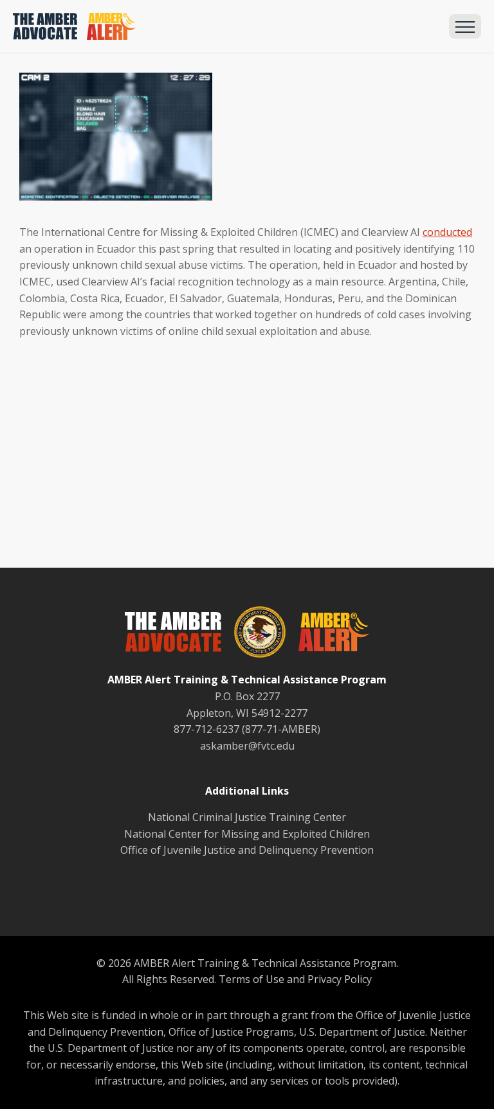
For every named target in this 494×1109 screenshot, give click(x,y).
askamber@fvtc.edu (247, 746)
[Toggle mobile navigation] (465, 26)
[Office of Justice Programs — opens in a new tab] (253, 634)
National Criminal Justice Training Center (247, 817)
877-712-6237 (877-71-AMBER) (247, 729)
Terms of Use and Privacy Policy (295, 979)
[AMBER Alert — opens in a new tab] (327, 634)
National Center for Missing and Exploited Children (247, 834)
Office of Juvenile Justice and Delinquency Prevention (247, 850)
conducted (447, 232)
